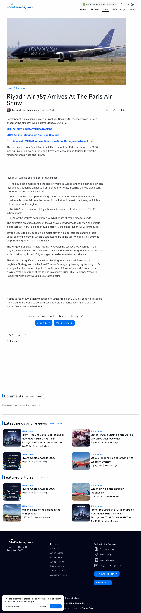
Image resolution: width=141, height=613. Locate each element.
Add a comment (36, 396)
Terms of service (58, 570)
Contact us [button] (42, 323)
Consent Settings (13, 606)
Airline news (19, 88)
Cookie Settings (72, 598)
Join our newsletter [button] (105, 574)
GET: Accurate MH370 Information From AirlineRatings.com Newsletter (50, 141)
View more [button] (54, 424)
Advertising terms (58, 575)
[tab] (83, 9)
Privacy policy (57, 566)
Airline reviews (57, 561)
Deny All (43, 606)
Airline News (27, 431)
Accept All (56, 606)
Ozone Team (88, 608)
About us (54, 548)
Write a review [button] (62, 323)
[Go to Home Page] (20, 7)
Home (9, 88)
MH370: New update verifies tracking (29, 128)
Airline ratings (56, 553)
